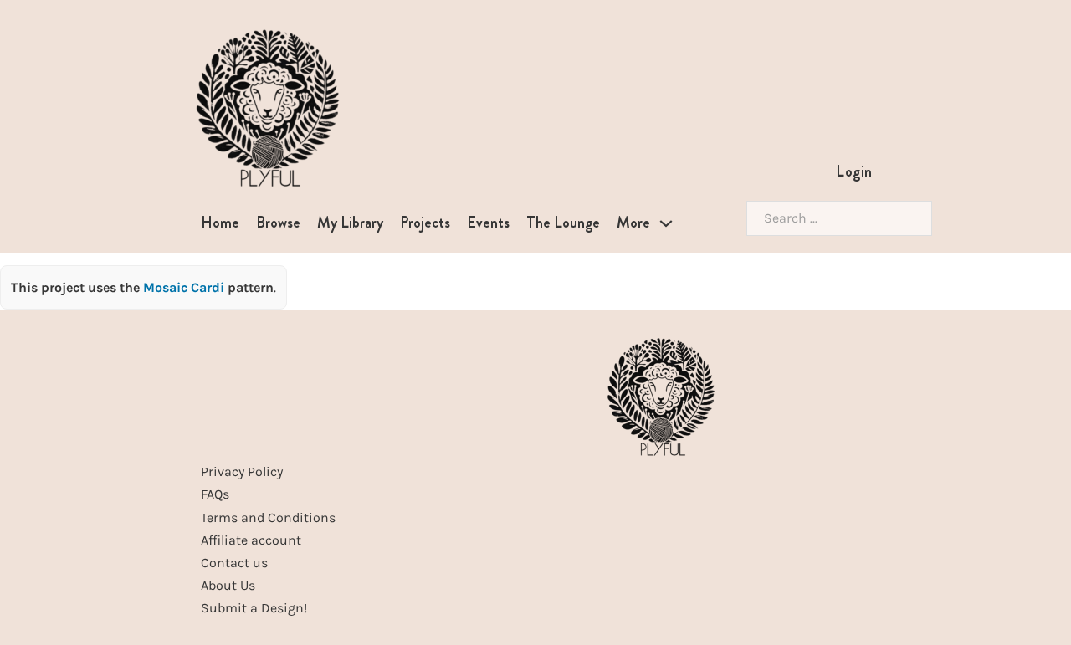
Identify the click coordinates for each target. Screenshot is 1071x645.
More (633, 222)
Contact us (234, 563)
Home (220, 222)
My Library (350, 222)
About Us (228, 585)
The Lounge (563, 222)
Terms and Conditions (268, 517)
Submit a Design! (254, 608)
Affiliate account (251, 540)
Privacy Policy (242, 471)
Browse (278, 222)
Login (854, 171)
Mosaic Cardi (185, 287)
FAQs (215, 494)
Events (488, 222)
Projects (425, 222)
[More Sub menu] (666, 223)
